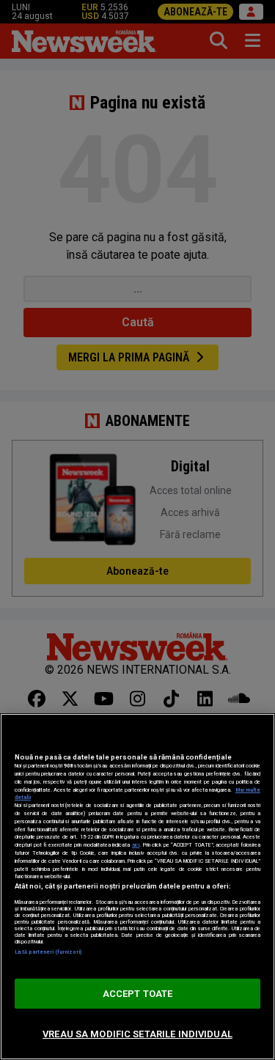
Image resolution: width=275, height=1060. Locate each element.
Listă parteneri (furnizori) (48, 952)
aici (135, 845)
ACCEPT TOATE (138, 993)
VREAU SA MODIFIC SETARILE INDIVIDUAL (137, 1033)
